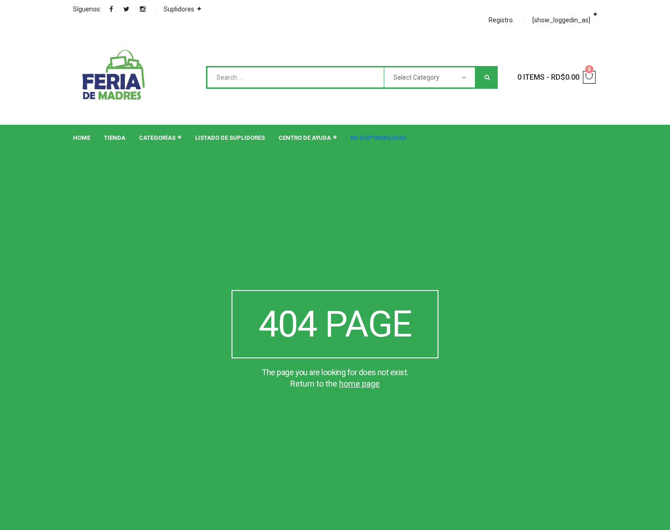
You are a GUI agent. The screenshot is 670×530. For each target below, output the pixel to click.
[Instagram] (142, 9)
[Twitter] (126, 9)
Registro (501, 20)
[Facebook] (111, 9)
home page (359, 383)
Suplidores (179, 9)
